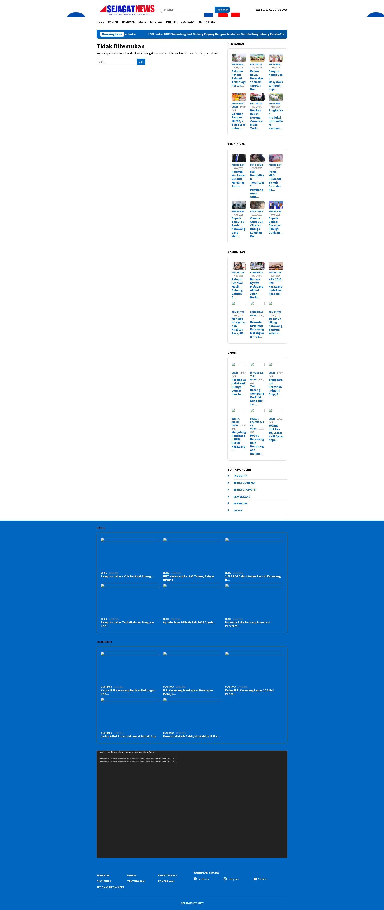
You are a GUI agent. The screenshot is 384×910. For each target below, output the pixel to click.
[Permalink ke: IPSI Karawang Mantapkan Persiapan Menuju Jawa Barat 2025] (192, 668)
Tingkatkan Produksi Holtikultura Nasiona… (276, 119)
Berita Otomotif (244, 489)
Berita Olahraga (244, 483)
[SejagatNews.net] (128, 9)
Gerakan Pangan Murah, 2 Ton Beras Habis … (238, 121)
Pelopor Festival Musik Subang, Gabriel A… (237, 288)
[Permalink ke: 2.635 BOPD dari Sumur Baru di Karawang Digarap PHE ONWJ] (254, 554)
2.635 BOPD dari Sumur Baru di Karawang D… (253, 578)
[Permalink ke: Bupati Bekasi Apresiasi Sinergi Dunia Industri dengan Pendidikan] (276, 205)
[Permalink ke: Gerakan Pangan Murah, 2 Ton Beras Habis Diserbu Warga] (239, 97)
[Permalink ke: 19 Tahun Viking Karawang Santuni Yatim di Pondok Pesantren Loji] (276, 305)
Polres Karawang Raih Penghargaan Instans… (257, 444)
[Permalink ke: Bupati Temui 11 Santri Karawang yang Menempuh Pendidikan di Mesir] (239, 205)
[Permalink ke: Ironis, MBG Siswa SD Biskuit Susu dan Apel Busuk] (276, 158)
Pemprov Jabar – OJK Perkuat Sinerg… (127, 576)
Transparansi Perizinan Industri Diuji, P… (276, 387)
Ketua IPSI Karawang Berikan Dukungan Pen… (128, 692)
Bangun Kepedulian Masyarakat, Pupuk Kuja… (276, 80)
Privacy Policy (167, 875)
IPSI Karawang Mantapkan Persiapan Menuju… (188, 692)
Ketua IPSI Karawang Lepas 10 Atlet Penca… (249, 692)
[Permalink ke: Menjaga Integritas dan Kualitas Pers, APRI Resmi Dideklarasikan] (239, 305)
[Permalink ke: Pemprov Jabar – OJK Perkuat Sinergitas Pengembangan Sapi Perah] (130, 554)
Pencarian (222, 9)
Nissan (237, 510)
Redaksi (132, 875)
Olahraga (106, 686)
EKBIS (104, 572)
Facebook (203, 879)
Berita (235, 418)
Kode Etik (103, 875)
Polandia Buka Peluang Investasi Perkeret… (247, 624)
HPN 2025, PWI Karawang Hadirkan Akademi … (275, 288)
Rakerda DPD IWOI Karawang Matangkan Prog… (257, 329)
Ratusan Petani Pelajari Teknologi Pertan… (239, 78)
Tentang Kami (136, 881)
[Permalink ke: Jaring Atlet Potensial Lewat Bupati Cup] (130, 714)
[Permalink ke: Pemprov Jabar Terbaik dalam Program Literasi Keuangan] (130, 600)
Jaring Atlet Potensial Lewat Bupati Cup (128, 736)
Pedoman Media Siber (110, 887)
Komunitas (238, 272)
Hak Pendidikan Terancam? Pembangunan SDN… (257, 184)
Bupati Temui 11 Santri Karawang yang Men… (238, 227)
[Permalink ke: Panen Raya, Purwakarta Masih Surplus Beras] (257, 58)
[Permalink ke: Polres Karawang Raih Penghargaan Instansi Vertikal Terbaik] (257, 412)
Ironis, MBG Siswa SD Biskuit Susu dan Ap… (275, 181)
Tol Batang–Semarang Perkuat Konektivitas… (257, 395)
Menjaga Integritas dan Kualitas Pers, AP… (239, 326)
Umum (235, 107)
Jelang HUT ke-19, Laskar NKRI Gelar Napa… (276, 433)
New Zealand (241, 496)
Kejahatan (240, 503)
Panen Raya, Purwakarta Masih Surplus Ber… (256, 80)
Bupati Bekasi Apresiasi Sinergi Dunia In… (276, 225)
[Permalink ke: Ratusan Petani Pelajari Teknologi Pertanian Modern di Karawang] (239, 58)
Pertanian (238, 64)
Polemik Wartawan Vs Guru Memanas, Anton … (239, 179)
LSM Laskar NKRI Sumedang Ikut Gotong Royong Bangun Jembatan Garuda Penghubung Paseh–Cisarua (195, 34)
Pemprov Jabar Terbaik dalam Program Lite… (127, 624)
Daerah (236, 422)
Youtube (262, 879)
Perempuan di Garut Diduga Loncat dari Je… (239, 387)
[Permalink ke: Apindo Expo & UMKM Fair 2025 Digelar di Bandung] (192, 600)
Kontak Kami (166, 881)
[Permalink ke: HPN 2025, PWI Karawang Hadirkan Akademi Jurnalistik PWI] (276, 266)
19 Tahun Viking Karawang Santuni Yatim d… (275, 326)
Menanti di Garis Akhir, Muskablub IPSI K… (191, 736)
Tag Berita (240, 476)
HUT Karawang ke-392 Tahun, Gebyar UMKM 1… (188, 578)
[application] (192, 804)
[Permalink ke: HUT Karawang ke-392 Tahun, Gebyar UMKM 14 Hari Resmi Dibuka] (192, 554)
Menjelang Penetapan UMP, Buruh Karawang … (239, 441)
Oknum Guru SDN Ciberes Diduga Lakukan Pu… (256, 227)
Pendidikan (238, 165)
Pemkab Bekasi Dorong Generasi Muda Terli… (256, 119)
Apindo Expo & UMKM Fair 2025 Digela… (189, 622)
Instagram (233, 879)
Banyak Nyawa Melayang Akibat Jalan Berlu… (256, 288)
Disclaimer (104, 881)
